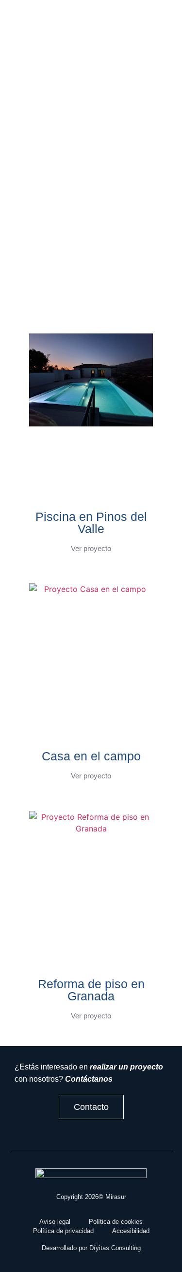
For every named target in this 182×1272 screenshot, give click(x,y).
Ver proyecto (91, 548)
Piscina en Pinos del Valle (91, 522)
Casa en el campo (91, 756)
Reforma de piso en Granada (91, 990)
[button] (73, 23)
